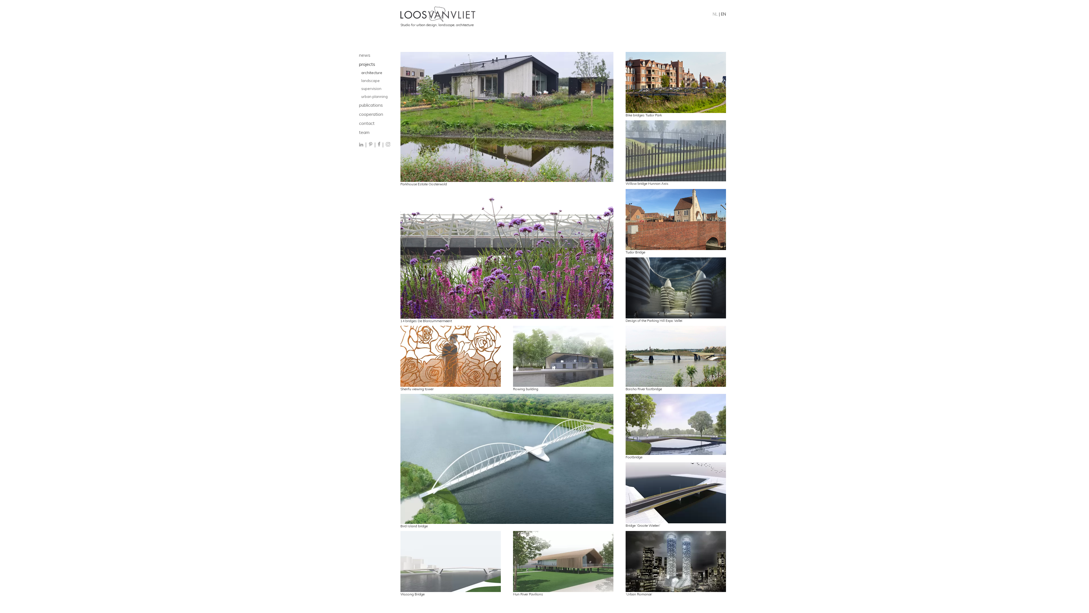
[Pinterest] (370, 145)
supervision (371, 88)
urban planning (374, 96)
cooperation (371, 114)
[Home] (563, 14)
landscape (371, 80)
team (364, 132)
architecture (371, 72)
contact (367, 123)
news (364, 55)
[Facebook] (379, 145)
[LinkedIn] (361, 145)
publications (371, 105)
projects (367, 64)
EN (723, 14)
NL (715, 14)
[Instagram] (388, 145)
